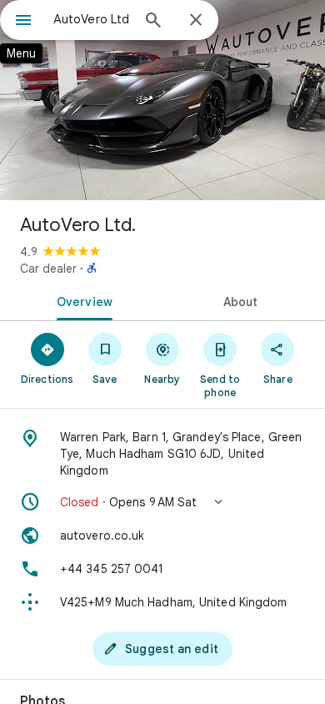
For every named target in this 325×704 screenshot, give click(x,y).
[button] (162, 502)
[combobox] (91, 19)
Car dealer (48, 268)
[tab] (81, 300)
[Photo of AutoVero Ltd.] (162, 100)
